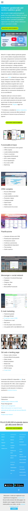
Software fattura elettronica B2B (9, 401)
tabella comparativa (21, 110)
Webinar (12, 439)
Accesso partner (22, 475)
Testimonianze (13, 467)
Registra (15, 104)
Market (20, 451)
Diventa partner (22, 472)
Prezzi (2, 439)
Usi (11, 473)
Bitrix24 (3, 436)
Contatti (3, 445)
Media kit (3, 442)
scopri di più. (21, 497)
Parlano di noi (4, 448)
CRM (9, 77)
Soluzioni (12, 464)
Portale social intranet (7, 414)
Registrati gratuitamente (10, 28)
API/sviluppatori (22, 462)
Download (21, 441)
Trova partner (22, 469)
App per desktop (22, 459)
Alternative (12, 470)
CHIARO (14, 508)
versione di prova (12, 390)
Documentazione (22, 444)
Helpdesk (12, 436)
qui (20, 379)
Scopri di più (7, 370)
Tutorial (12, 442)
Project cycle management (8, 406)
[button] (2, 2)
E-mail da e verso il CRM (10, 318)
